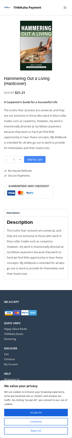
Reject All (36, 430)
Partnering (10, 339)
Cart (6, 354)
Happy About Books (15, 328)
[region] (36, 409)
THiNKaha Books (13, 334)
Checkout (9, 359)
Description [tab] (13, 212)
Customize (36, 421)
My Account (11, 364)
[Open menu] (65, 7)
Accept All (36, 412)
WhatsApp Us (12, 379)
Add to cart (35, 159)
